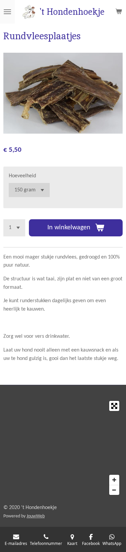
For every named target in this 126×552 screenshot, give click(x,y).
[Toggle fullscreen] (114, 406)
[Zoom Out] (114, 490)
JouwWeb (36, 516)
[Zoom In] (114, 480)
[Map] (63, 448)
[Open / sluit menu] (7, 12)
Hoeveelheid (22, 176)
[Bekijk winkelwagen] (118, 12)
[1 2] (14, 227)
